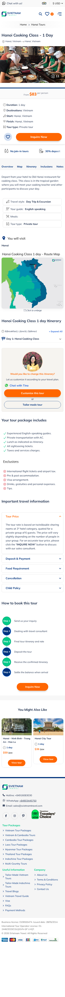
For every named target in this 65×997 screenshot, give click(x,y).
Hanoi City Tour (43, 738)
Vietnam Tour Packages (18, 830)
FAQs (8, 905)
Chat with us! (14, 3)
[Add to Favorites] (8, 137)
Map (19, 166)
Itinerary (31, 166)
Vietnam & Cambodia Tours (20, 835)
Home (23, 24)
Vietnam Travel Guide (17, 896)
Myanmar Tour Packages (18, 849)
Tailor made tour (32, 404)
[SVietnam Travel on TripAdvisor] (44, 3)
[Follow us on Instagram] (14, 815)
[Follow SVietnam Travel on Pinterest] (23, 815)
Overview (7, 166)
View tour (17, 762)
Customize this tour (32, 393)
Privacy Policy (44, 884)
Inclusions (47, 166)
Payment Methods (15, 910)
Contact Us (43, 889)
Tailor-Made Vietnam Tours (16, 876)
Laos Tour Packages (16, 844)
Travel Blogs (12, 891)
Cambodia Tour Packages (19, 839)
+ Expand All (55, 331)
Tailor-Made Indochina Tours (17, 885)
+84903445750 (27, 800)
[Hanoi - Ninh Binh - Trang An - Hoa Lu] (17, 726)
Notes (59, 166)
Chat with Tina (19, 385)
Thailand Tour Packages (18, 854)
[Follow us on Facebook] (5, 815)
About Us (42, 874)
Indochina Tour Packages (19, 858)
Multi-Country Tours (16, 863)
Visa (7, 900)
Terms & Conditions (47, 879)
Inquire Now (38, 137)
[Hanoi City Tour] (48, 726)
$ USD (57, 3)
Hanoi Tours (38, 24)
